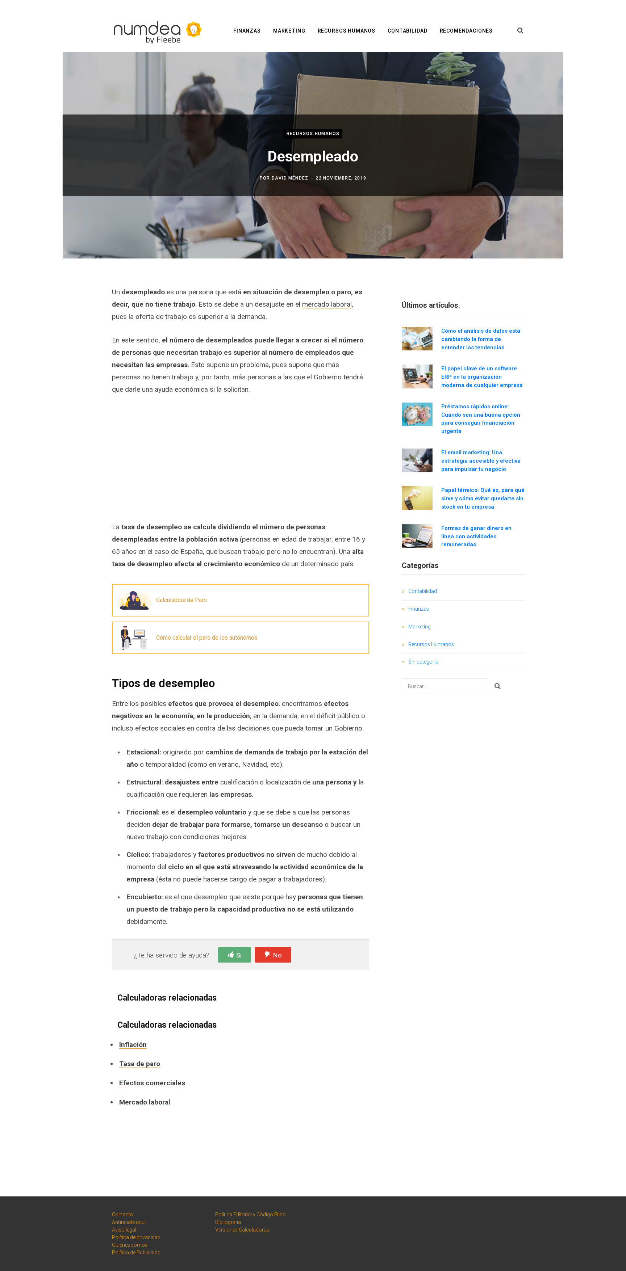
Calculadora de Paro (181, 600)
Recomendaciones (466, 31)
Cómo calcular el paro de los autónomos (207, 637)
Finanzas (247, 31)
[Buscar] (520, 30)
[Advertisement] (240, 458)
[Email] (65, 368)
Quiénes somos (129, 1245)
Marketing (289, 31)
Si (239, 955)
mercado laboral (327, 304)
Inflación (133, 1044)
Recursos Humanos (346, 31)
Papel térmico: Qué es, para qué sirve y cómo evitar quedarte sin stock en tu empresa (483, 498)
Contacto (122, 1214)
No (277, 955)
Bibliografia (228, 1222)
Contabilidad (407, 31)
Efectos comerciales (152, 1083)
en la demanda (275, 716)
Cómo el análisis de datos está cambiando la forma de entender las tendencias (480, 339)
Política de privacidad (136, 1237)
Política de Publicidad (136, 1252)
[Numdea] (155, 31)
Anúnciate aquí (129, 1222)
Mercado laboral (144, 1102)
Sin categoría (423, 661)
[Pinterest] (65, 349)
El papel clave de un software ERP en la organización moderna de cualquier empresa (482, 376)
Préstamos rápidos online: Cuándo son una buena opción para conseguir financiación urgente (480, 418)
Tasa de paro (139, 1064)
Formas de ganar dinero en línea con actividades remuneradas (476, 536)
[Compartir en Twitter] (65, 330)
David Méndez (290, 178)
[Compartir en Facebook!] (65, 311)
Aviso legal (124, 1229)
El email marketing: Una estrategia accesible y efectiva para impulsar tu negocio (481, 460)
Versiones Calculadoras (242, 1229)
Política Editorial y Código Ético (250, 1214)
